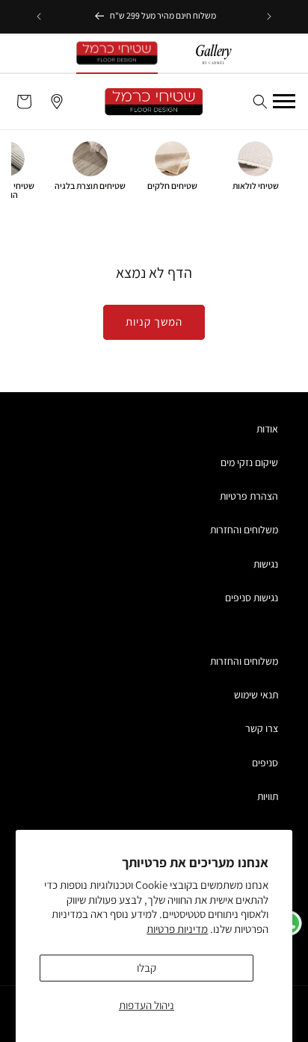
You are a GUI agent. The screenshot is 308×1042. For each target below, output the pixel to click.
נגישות (265, 564)
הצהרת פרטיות (249, 496)
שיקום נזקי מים (249, 462)
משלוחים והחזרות (244, 529)
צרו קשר (261, 728)
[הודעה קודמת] (269, 16)
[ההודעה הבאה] (38, 16)
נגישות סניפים (251, 597)
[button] (260, 101)
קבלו (146, 968)
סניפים (265, 762)
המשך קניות (154, 321)
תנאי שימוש (256, 694)
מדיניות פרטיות (177, 929)
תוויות (267, 796)
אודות (267, 428)
